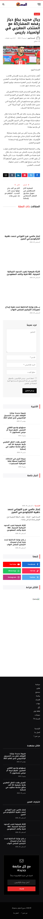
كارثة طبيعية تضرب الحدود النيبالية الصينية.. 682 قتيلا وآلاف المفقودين (23, 273)
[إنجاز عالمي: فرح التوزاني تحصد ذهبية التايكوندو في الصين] (21, 222)
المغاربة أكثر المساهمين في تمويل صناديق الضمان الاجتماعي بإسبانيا (30, 193)
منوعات (37, 715)
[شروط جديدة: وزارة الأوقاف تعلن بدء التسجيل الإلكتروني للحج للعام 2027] (34, 416)
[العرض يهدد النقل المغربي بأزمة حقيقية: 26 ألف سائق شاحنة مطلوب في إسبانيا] (34, 445)
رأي (39, 707)
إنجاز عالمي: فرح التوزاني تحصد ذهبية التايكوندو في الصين (22, 237)
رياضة (38, 696)
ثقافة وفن (36, 711)
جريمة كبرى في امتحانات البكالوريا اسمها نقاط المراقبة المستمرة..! (16, 461)
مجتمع (37, 692)
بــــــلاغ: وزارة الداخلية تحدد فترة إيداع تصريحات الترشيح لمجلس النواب (22, 308)
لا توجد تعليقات (9, 38)
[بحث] (3, 4)
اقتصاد (37, 699)
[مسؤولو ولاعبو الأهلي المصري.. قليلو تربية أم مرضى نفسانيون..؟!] (34, 430)
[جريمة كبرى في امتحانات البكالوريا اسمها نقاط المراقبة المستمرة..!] (34, 462)
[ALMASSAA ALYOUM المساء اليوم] (21, 4)
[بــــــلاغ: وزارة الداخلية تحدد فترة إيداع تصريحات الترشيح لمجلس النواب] (21, 293)
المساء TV (36, 718)
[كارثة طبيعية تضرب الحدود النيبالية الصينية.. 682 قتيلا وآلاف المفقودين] (21, 257)
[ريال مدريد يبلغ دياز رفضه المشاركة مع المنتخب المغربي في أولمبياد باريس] (21, 55)
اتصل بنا (37, 732)
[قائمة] (39, 4)
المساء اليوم (31, 38)
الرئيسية (37, 14)
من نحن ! (37, 736)
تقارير (38, 688)
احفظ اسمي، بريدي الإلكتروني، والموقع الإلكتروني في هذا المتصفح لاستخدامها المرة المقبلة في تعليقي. (22, 381)
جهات (38, 703)
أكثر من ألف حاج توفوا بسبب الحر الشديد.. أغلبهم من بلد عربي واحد (12, 192)
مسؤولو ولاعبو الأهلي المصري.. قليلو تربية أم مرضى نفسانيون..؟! (16, 430)
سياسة (37, 684)
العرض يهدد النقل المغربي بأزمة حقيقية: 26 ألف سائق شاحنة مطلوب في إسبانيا (14, 445)
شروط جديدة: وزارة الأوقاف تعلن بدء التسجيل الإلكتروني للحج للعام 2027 (14, 416)
